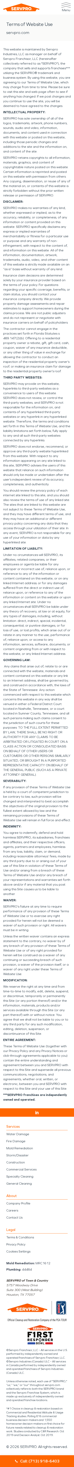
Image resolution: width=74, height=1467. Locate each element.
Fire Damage (15, 1141)
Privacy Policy (15, 1244)
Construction (15, 1162)
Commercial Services (21, 1169)
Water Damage (17, 1134)
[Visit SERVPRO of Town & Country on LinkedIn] (37, 1112)
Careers (12, 1210)
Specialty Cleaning (19, 1176)
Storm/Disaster (17, 1155)
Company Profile (18, 1203)
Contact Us (14, 1217)
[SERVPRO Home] (21, 7)
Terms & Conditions (20, 1237)
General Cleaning (19, 1183)
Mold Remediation (19, 1148)
